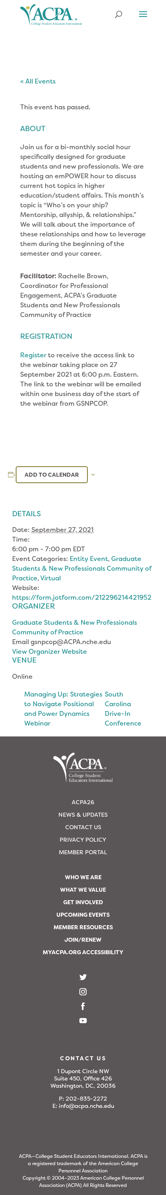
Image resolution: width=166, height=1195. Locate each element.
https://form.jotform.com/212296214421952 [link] (81, 597)
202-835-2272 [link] (86, 1098)
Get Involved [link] (83, 902)
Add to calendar (52, 474)
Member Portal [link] (83, 852)
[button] (143, 19)
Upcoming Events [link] (83, 914)
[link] (51, 18)
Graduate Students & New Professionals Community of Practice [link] (81, 568)
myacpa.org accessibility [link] (83, 952)
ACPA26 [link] (83, 802)
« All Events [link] (38, 81)
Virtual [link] (50, 578)
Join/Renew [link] (83, 939)
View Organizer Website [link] (49, 651)
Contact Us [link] (83, 827)
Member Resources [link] (83, 927)
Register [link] (33, 355)
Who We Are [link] (83, 877)
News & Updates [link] (83, 814)
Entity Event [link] (89, 559)
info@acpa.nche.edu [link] (86, 1105)
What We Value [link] (83, 889)
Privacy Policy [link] (83, 839)
